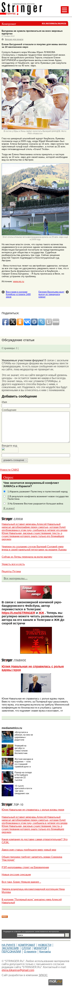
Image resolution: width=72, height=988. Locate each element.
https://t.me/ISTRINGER (18, 612)
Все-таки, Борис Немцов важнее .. (21, 881)
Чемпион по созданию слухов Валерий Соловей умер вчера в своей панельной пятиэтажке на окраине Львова (34, 548)
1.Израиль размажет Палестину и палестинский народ (37, 491)
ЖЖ (41, 612)
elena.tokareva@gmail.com (18, 970)
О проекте (30, 951)
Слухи (26, 948)
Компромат (26, 945)
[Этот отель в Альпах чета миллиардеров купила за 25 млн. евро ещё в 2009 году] (35, 234)
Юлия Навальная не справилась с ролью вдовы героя (33, 809)
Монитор (40, 948)
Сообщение (9, 410)
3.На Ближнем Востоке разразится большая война (35, 503)
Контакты (45, 951)
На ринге (8, 945)
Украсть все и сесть (13, 564)
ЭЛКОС (43, 975)
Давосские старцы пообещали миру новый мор (29, 849)
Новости (44, 945)
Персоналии (11, 951)
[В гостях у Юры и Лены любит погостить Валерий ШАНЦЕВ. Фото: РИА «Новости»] (35, 129)
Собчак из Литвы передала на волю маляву (27, 556)
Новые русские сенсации (16, 874)
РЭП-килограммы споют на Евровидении (25, 867)
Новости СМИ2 (9, 469)
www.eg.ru (18, 281)
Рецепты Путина (11, 571)
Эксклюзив (10, 948)
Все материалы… (15, 578)
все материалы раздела (54, 23)
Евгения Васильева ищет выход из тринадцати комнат (51, 294)
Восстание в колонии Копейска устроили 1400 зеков (18, 294)
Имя (4, 402)
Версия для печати (14, 39)
